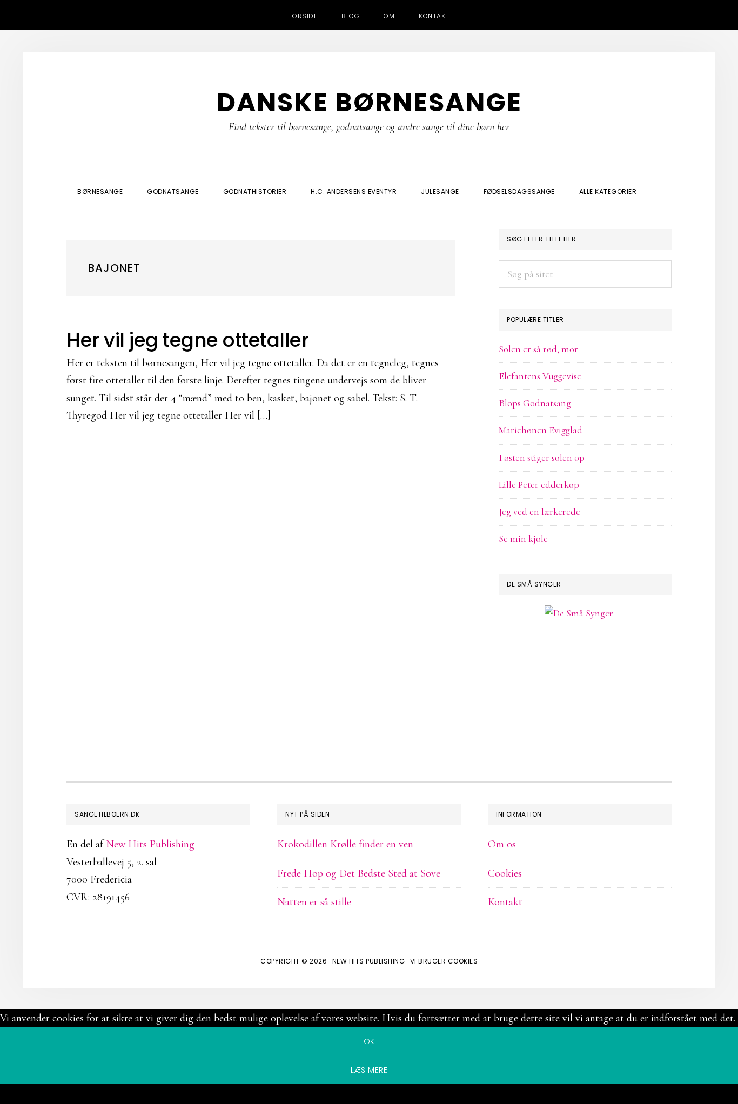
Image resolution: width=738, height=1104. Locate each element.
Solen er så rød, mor (538, 349)
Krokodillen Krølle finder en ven (345, 844)
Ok (369, 1041)
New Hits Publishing (150, 844)
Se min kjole (523, 538)
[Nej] (369, 1096)
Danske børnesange (369, 102)
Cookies (505, 873)
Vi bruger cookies (444, 961)
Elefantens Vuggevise (540, 376)
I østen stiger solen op (542, 457)
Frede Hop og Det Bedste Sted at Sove (358, 873)
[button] (661, 182)
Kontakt (505, 902)
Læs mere (369, 1070)
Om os (502, 844)
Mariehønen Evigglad (540, 430)
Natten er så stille (314, 902)
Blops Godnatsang (535, 403)
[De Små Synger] (585, 665)
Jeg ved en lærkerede (539, 511)
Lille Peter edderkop (539, 484)
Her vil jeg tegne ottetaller (187, 340)
